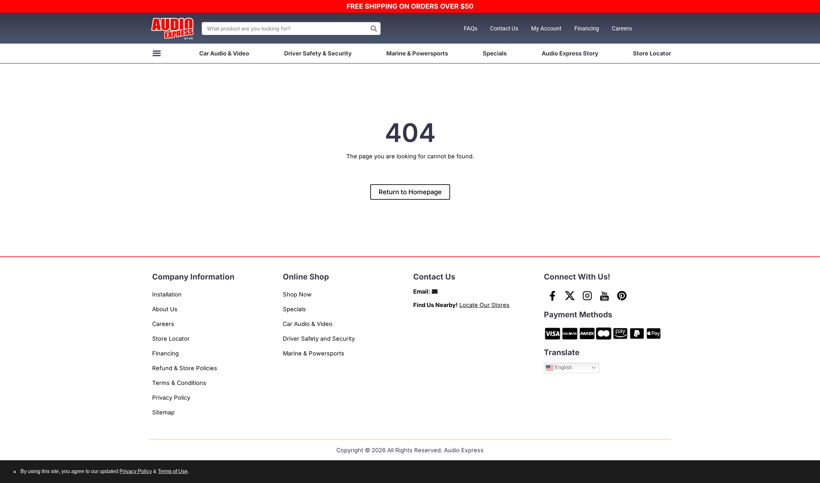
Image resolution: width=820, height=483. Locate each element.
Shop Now (297, 294)
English (563, 367)
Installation (167, 294)
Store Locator (652, 53)
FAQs (470, 28)
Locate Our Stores (484, 305)
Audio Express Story (570, 53)
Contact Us (504, 28)
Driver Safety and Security (319, 338)
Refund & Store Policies (184, 368)
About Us (164, 309)
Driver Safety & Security (318, 53)
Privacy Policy (171, 397)
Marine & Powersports (417, 53)
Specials (495, 53)
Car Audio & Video (224, 53)
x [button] (14, 471)
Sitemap (163, 412)
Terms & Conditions (179, 382)
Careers (622, 28)
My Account (546, 28)
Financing (586, 28)
